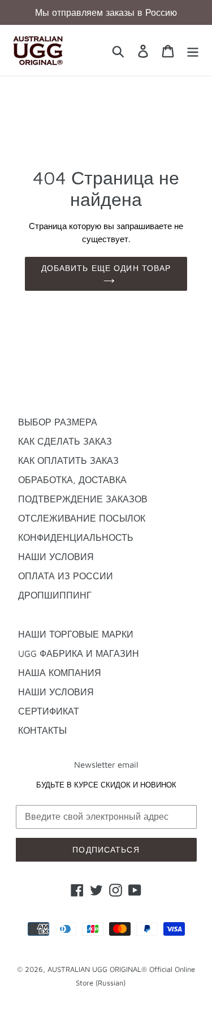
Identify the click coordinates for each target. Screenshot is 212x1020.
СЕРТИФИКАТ (48, 711)
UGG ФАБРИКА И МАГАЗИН (78, 653)
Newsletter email (106, 764)
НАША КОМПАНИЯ (59, 673)
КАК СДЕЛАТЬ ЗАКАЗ (65, 441)
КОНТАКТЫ (42, 730)
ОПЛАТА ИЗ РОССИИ (65, 576)
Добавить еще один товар (106, 268)
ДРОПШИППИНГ (55, 595)
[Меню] (192, 50)
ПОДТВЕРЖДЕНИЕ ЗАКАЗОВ (83, 499)
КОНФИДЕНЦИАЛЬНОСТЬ (75, 537)
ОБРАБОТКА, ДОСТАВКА (72, 480)
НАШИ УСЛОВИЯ (56, 557)
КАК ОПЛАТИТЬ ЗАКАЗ (68, 460)
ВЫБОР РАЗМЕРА (57, 422)
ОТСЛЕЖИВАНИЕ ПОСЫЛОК (81, 518)
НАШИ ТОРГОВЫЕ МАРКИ (75, 634)
